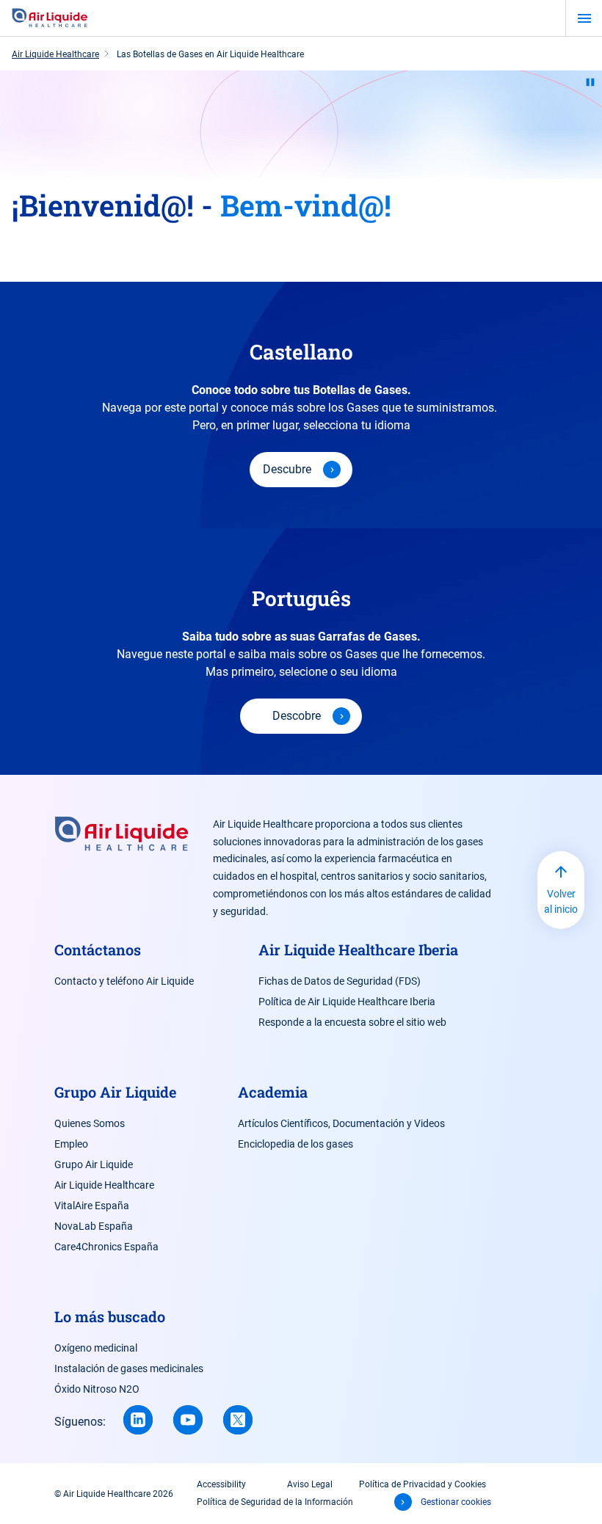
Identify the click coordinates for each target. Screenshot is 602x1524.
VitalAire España (91, 1205)
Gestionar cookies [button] (456, 1502)
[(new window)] (188, 1419)
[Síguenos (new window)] (138, 1419)
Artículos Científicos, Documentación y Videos (341, 1123)
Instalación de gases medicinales (128, 1368)
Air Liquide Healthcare (104, 1185)
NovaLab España (93, 1226)
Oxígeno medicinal (95, 1348)
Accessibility (221, 1484)
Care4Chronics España (106, 1247)
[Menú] (584, 18)
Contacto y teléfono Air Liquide (124, 981)
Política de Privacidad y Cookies (422, 1484)
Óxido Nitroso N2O (96, 1389)
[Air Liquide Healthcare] (50, 18)
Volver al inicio (561, 901)
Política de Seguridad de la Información (275, 1502)
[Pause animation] (590, 82)
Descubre (287, 469)
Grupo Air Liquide (93, 1164)
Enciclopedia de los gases (295, 1144)
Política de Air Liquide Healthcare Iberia (346, 1001)
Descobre (296, 716)
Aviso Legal (310, 1484)
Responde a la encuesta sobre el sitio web (352, 1022)
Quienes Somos (89, 1123)
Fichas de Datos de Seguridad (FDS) (339, 981)
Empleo (71, 1144)
